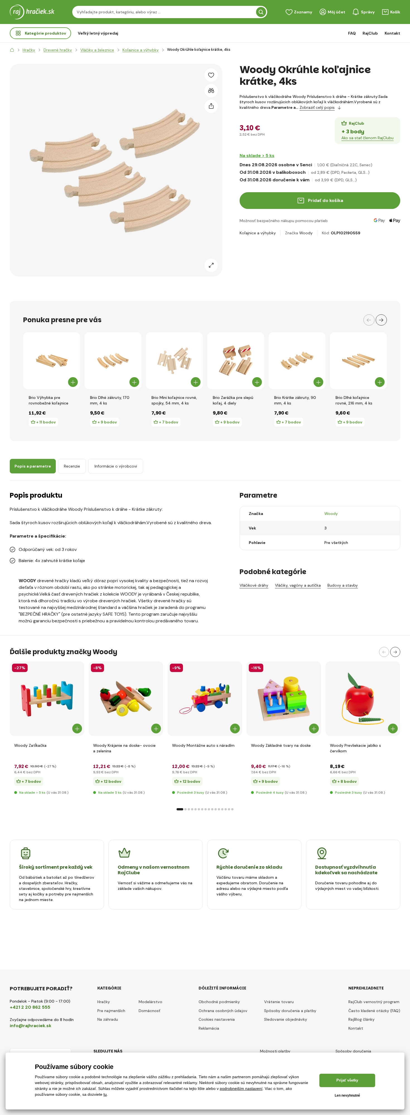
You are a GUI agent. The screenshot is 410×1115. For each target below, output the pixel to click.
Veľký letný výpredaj (98, 33)
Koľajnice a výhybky (258, 232)
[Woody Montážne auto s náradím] (205, 699)
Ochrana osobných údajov (223, 1010)
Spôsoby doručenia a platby (290, 1010)
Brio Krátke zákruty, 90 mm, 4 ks (295, 400)
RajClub (370, 33)
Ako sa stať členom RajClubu (367, 137)
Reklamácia (209, 1028)
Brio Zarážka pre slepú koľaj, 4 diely (233, 400)
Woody (306, 232)
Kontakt (392, 33)
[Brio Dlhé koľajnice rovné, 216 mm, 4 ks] (358, 360)
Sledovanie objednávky (285, 1019)
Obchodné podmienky (219, 1001)
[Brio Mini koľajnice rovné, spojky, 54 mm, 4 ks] (174, 360)
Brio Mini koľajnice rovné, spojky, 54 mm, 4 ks (174, 400)
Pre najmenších (111, 1010)
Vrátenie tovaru (279, 1001)
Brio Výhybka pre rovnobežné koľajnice (48, 400)
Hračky (103, 1001)
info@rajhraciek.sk (30, 1026)
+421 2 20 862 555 (30, 1007)
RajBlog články (361, 1019)
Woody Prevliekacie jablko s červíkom (355, 748)
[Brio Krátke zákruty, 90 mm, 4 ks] (297, 360)
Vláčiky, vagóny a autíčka (298, 585)
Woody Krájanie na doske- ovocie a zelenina (124, 748)
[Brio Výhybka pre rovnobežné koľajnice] (51, 360)
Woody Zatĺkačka (30, 745)
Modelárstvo (150, 1001)
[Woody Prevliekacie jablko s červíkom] (363, 699)
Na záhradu (107, 1019)
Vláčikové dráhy (254, 585)
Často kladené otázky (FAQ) (374, 1010)
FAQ (352, 33)
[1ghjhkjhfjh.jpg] (47, 699)
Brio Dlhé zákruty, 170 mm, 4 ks (109, 400)
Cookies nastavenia (217, 1019)
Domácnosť (149, 1010)
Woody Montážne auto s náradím (203, 745)
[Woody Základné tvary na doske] (284, 699)
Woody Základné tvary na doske (281, 745)
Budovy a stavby (342, 585)
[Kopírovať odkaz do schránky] (211, 106)
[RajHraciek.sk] (12, 50)
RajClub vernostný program (373, 1001)
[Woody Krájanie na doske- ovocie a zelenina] (126, 699)
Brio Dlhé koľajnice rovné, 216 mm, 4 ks (354, 400)
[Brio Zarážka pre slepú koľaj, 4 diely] (235, 360)
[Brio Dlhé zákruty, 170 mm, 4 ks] (113, 360)
